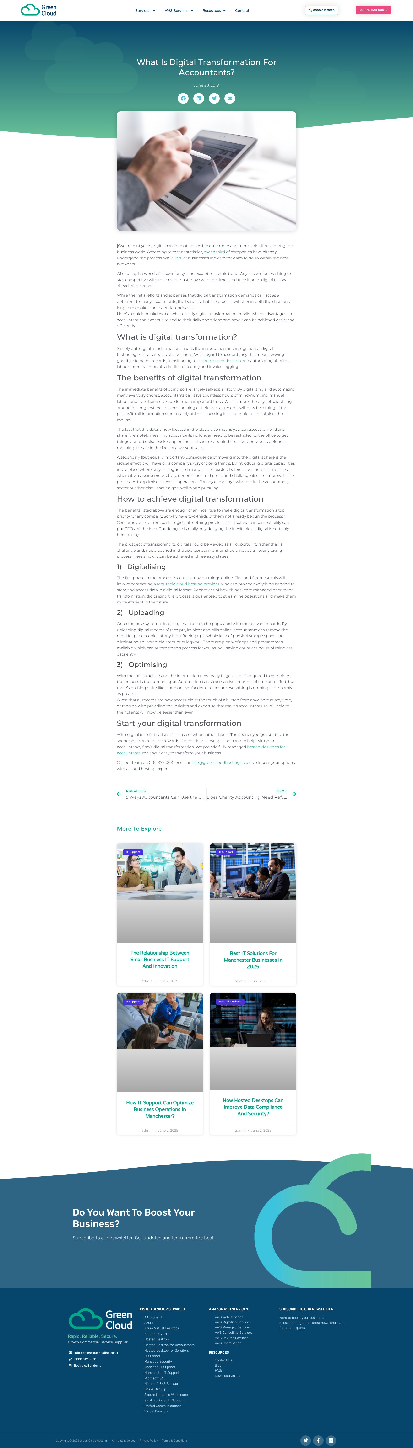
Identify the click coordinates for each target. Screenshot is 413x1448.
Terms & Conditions (175, 1440)
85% (178, 258)
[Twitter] (305, 1440)
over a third (214, 252)
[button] (183, 98)
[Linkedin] (331, 1440)
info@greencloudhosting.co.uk (221, 762)
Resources (212, 10)
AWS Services (177, 10)
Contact (242, 10)
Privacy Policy (149, 1440)
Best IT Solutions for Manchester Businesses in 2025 (253, 960)
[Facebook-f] (318, 1440)
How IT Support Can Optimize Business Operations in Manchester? (160, 1109)
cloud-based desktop (221, 360)
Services (142, 10)
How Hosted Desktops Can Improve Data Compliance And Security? (253, 1107)
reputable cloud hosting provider (188, 584)
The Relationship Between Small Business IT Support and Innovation (159, 959)
